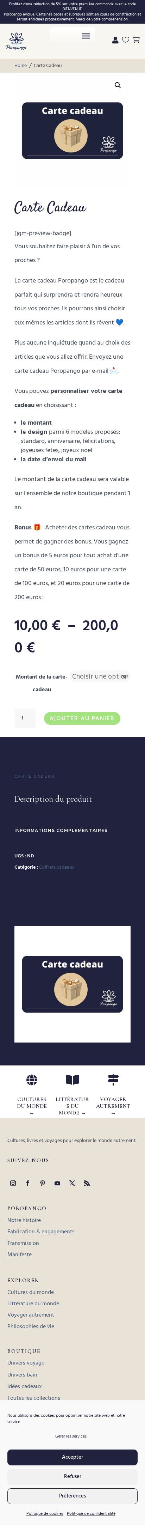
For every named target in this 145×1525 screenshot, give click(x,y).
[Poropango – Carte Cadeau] (72, 1039)
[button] (118, 85)
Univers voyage (25, 1363)
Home (20, 66)
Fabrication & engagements (41, 1232)
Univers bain (22, 1375)
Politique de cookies (44, 1513)
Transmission (23, 1243)
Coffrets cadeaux (57, 867)
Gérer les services (71, 1436)
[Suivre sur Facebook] (27, 1183)
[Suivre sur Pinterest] (42, 1183)
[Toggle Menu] (86, 36)
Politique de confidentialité (91, 1513)
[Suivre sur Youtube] (57, 1183)
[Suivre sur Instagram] (13, 1183)
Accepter (72, 1457)
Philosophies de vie (30, 1326)
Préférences (72, 1496)
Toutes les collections (33, 1398)
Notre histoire (24, 1220)
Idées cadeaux (24, 1386)
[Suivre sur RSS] (87, 1183)
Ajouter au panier (82, 718)
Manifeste (19, 1254)
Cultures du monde (30, 1292)
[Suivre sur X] (72, 1183)
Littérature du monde (33, 1303)
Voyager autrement (30, 1315)
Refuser (72, 1476)
